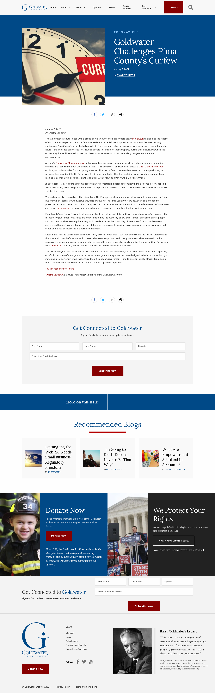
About (64, 7)
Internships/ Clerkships (76, 649)
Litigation (96, 7)
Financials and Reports (76, 645)
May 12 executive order (151, 166)
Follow (69, 662)
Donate (174, 7)
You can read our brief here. (59, 268)
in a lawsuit (138, 138)
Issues (79, 7)
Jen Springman (54, 472)
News (112, 7)
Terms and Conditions (85, 686)
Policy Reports (127, 7)
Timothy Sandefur (126, 75)
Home (53, 7)
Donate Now (58, 535)
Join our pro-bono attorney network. (179, 550)
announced (56, 245)
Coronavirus (126, 32)
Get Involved (146, 7)
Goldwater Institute (175, 469)
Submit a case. (174, 540)
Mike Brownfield (114, 469)
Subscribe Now (107, 370)
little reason (64, 207)
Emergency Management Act (70, 162)
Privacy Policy (63, 686)
